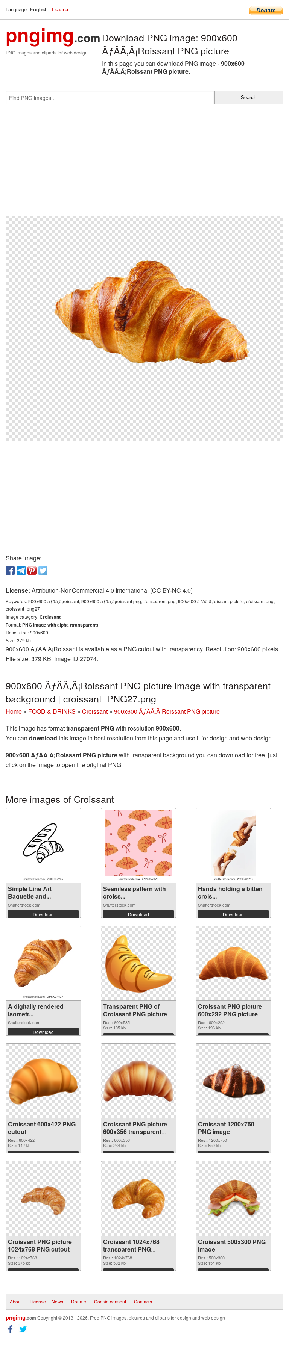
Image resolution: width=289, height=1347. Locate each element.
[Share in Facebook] (10, 570)
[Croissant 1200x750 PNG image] (233, 1081)
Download (43, 914)
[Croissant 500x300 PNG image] (233, 1198)
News (57, 1301)
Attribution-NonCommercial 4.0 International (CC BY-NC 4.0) (112, 590)
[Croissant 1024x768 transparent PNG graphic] (138, 1198)
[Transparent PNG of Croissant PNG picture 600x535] (138, 963)
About (16, 1301)
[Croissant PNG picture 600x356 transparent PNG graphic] (138, 1081)
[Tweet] (42, 570)
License (38, 1301)
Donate (78, 1301)
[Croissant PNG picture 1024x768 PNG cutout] (43, 1198)
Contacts (143, 1301)
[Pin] (32, 570)
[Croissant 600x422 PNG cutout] (43, 1081)
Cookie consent (110, 1301)
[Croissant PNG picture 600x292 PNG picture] (233, 963)
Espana (60, 9)
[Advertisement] (144, 163)
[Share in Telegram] (21, 570)
